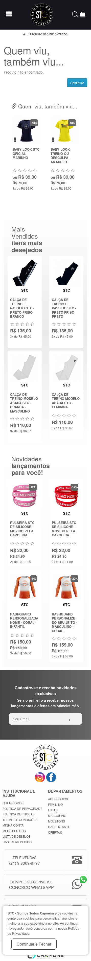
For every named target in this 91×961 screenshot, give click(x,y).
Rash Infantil (59, 827)
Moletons (56, 821)
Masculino (57, 815)
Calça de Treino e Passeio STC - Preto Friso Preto (64, 308)
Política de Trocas (19, 814)
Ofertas (55, 832)
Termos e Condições (20, 819)
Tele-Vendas (24, 860)
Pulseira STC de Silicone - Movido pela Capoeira (22, 529)
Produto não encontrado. (49, 34)
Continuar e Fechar (34, 944)
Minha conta (13, 825)
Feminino (55, 804)
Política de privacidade (22, 808)
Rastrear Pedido (17, 842)
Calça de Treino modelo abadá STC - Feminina (66, 400)
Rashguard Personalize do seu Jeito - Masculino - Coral (64, 622)
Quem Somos (13, 803)
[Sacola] (83, 15)
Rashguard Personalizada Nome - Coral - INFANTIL (24, 620)
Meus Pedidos (14, 831)
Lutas (53, 810)
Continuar (77, 83)
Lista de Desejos (17, 836)
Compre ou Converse (31, 884)
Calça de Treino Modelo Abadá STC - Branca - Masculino (24, 403)
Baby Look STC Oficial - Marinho (26, 153)
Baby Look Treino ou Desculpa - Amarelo (60, 155)
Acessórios (58, 799)
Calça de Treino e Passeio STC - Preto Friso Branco (22, 308)
